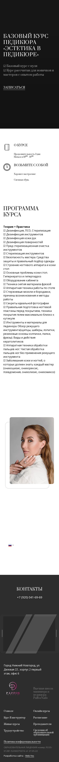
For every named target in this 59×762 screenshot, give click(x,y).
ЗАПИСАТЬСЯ (14, 404)
